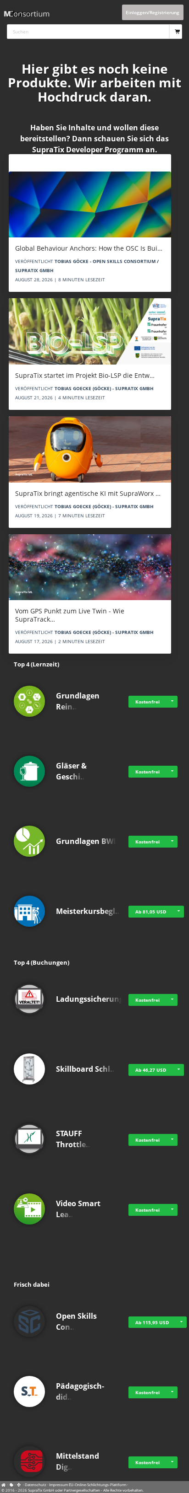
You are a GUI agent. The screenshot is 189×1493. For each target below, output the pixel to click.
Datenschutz (35, 1484)
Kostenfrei (147, 701)
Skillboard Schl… (86, 1069)
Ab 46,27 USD (150, 1070)
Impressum (58, 1484)
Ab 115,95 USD (152, 1322)
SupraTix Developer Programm (88, 150)
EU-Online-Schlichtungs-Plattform (97, 1484)
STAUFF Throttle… (74, 1138)
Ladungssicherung (89, 999)
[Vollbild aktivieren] (19, 1485)
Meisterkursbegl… (89, 911)
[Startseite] (4, 1484)
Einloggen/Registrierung (152, 12)
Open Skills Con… (76, 1321)
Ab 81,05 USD (150, 911)
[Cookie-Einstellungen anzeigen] (11, 1484)
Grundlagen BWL (86, 841)
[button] (172, 702)
